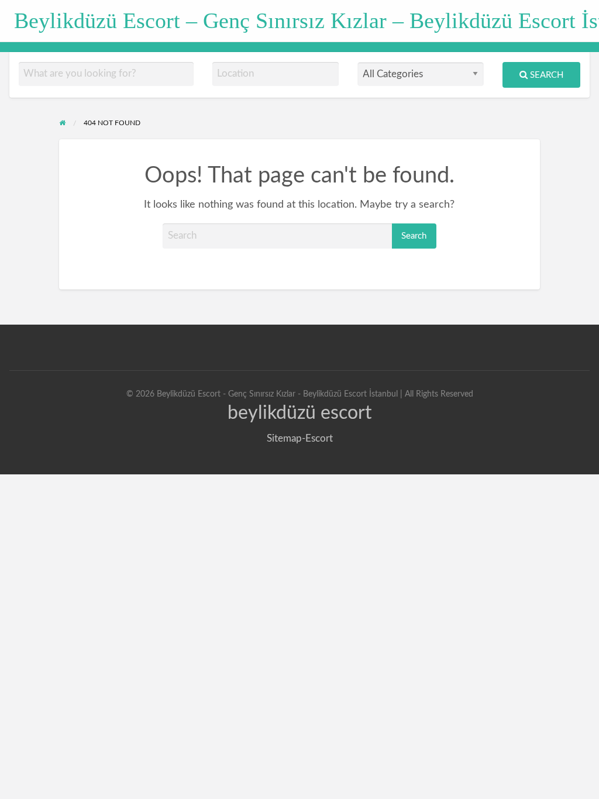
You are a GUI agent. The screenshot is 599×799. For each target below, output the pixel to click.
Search (545, 75)
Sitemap (284, 438)
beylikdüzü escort (299, 413)
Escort (319, 438)
